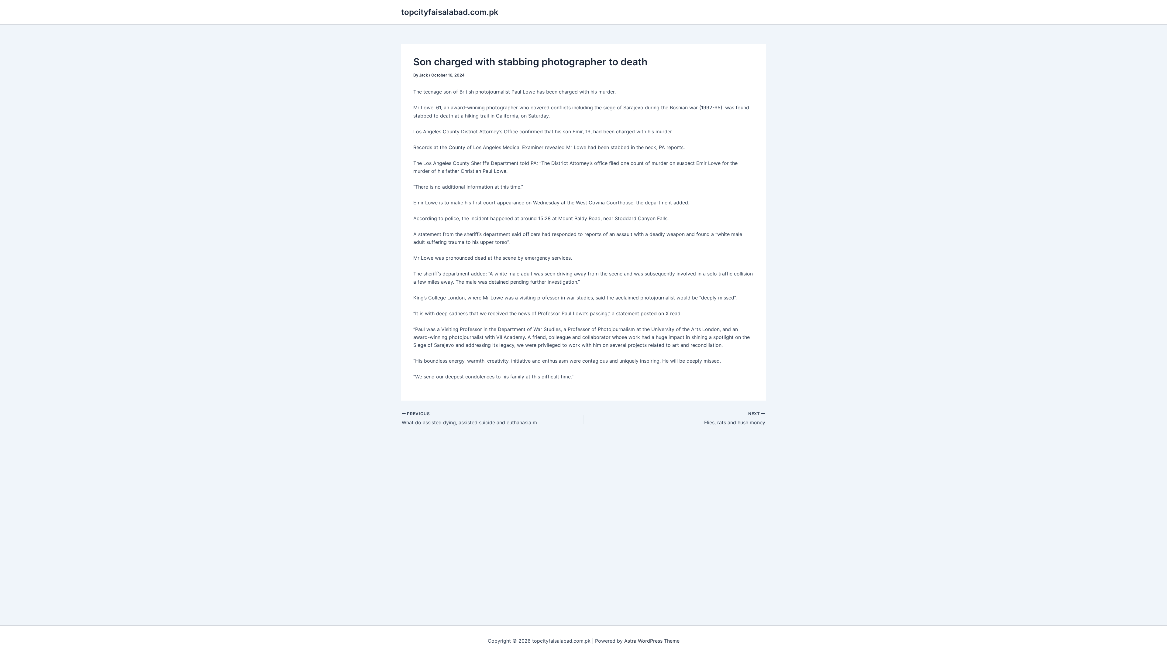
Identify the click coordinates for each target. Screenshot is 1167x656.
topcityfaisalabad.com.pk (449, 12)
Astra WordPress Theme (652, 641)
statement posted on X (643, 313)
